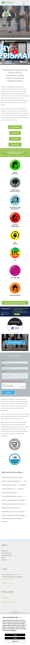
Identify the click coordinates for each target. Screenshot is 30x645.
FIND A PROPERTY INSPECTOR (18, 28)
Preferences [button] (13, 630)
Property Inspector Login (8, 602)
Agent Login (5, 597)
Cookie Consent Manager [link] (8, 617)
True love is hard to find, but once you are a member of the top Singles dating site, (17, 528)
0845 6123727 (17, 574)
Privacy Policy (15, 611)
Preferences (15, 641)
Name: (3, 360)
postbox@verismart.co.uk (8, 579)
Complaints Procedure (7, 583)
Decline (15, 638)
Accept (15, 634)
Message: (4, 371)
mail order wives (20, 528)
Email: (3, 365)
